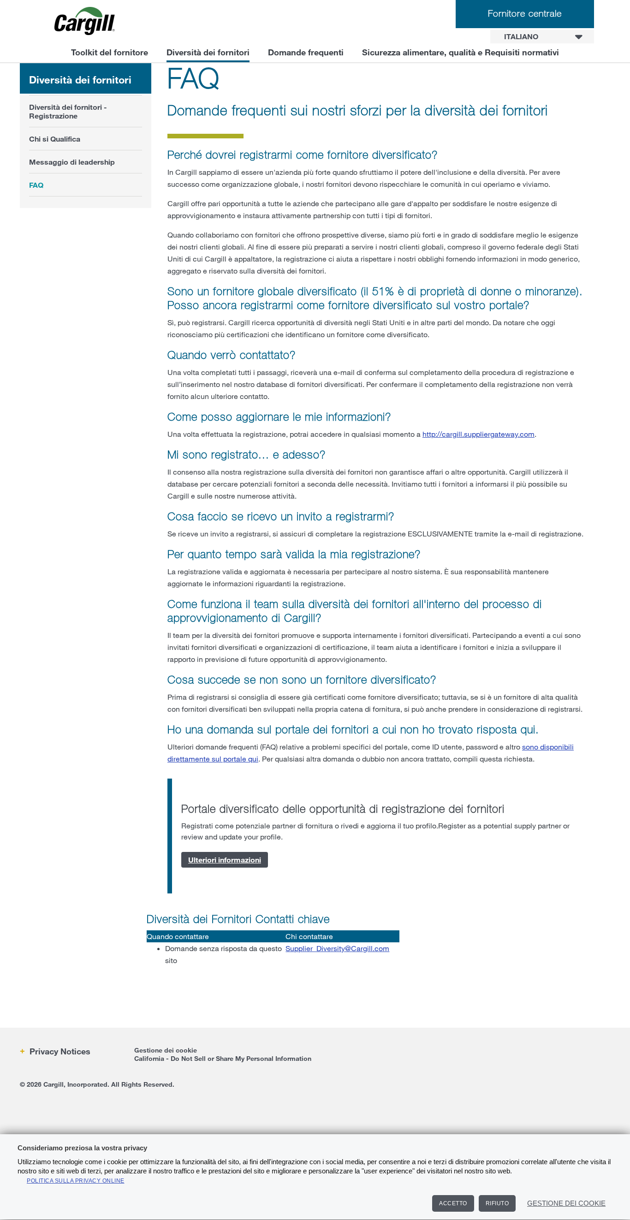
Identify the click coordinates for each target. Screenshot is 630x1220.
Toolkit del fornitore (109, 52)
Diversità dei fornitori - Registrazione (68, 111)
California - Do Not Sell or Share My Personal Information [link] (222, 1058)
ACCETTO (453, 1203)
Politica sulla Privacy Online (76, 1181)
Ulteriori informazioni (224, 859)
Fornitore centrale (525, 13)
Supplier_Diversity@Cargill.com (337, 948)
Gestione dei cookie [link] (165, 1050)
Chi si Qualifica (54, 138)
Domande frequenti (306, 52)
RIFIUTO (497, 1203)
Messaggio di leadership (72, 161)
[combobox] (542, 36)
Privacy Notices (58, 1051)
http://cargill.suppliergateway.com (478, 433)
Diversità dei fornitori (208, 52)
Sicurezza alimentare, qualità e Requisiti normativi (460, 52)
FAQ (36, 184)
